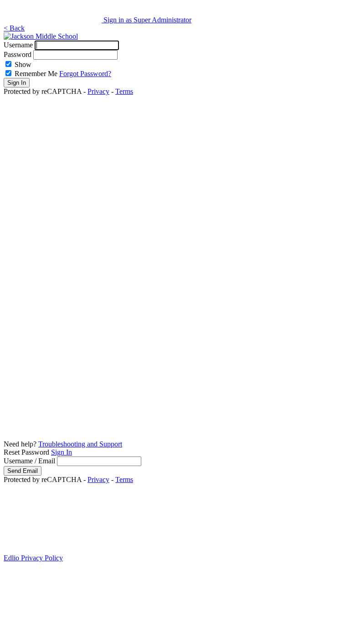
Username (18, 45)
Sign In (61, 452)
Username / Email (29, 461)
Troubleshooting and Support (80, 444)
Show (23, 64)
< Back (14, 28)
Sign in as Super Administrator (147, 20)
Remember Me (36, 73)
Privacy (98, 91)
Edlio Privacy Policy (33, 558)
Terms (124, 91)
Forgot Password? (85, 73)
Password (17, 54)
